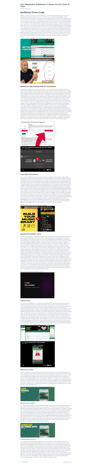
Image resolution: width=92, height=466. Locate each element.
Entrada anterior (24, 461)
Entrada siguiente (67, 461)
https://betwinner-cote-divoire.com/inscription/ (60, 186)
